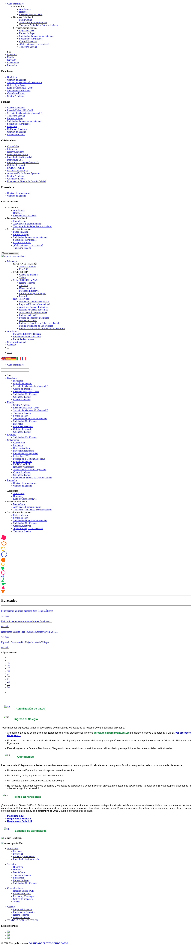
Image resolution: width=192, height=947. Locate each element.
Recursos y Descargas (17, 170)
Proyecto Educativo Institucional (34, 304)
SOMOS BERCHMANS (25, 280)
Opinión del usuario (16, 80)
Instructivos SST (15, 160)
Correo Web (13, 146)
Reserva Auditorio (15, 151)
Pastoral (23, 296)
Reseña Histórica (27, 282)
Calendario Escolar (16, 93)
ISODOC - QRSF (15, 168)
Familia (10, 57)
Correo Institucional (16, 342)
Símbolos (23, 285)
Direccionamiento (27, 288)
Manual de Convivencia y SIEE (34, 301)
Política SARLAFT (28, 315)
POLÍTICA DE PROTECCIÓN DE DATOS (48, 943)
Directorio (12, 126)
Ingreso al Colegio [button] (26, 719)
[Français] (24, 358)
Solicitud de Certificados (30, 38)
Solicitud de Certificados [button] (30, 830)
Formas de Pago (26, 33)
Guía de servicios (15, 3)
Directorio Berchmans (17, 154)
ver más (5, 616)
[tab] (96, 719)
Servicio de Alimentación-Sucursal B (24, 82)
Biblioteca (12, 77)
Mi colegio (12, 261)
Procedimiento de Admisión (26, 859)
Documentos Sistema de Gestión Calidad (26, 181)
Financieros (18, 877)
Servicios (11, 864)
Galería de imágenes (16, 85)
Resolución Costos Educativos (33, 309)
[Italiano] (19, 358)
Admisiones (24, 9)
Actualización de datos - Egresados (23, 173)
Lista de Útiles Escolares (30, 14)
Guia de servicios (15, 364)
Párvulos (17, 851)
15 (8, 663)
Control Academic (15, 96)
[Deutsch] (13, 358)
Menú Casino (25, 20)
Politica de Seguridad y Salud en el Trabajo (39, 323)
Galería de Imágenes (23, 899)
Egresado (11, 60)
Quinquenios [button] (25, 756)
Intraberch (12, 149)
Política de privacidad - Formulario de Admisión (42, 328)
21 (8, 679)
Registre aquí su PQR (23, 891)
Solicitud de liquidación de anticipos (36, 36)
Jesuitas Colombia (27, 266)
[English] (3, 358)
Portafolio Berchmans (23, 339)
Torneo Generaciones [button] (27, 796)
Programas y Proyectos (24, 912)
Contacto (11, 344)
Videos (22, 277)
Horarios (23, 11)
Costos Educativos (28, 41)
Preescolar (18, 853)
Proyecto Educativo (22, 909)
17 (8, 668)
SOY (9, 352)
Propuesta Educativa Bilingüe (27, 334)
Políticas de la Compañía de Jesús (23, 162)
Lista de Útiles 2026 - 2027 (20, 88)
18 (8, 671)
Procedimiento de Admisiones (27, 336)
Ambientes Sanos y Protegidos (33, 307)
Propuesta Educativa (29, 291)
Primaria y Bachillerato (24, 856)
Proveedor (12, 65)
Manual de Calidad (28, 320)
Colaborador (13, 62)
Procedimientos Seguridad (19, 157)
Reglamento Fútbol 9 (19, 818)
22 (8, 681)
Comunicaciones (15, 888)
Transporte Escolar (28, 46)
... (8, 673)
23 (8, 684)
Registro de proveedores (18, 193)
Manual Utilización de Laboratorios (36, 326)
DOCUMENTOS (21, 299)
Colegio (11, 906)
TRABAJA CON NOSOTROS (22, 920)
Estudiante (12, 54)
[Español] (8, 358)
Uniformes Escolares (17, 129)
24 (8, 687)
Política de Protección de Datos (34, 317)
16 (8, 665)
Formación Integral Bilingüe (32, 293)
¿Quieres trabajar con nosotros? (34, 44)
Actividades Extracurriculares (33, 22)
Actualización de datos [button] (30, 708)
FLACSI (23, 269)
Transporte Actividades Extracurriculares (38, 25)
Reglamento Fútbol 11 (19, 821)
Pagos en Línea (26, 30)
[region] (96, 564)
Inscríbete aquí (15, 816)
